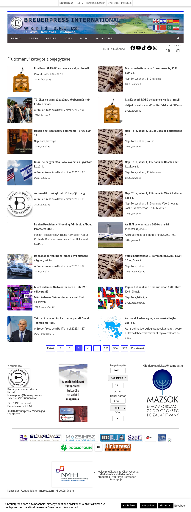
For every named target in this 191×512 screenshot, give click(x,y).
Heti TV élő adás (114, 48)
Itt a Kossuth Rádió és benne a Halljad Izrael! (61, 68)
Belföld (16, 38)
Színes (68, 38)
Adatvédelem (29, 490)
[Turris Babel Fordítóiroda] (112, 441)
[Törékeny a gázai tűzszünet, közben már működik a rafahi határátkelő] (19, 122)
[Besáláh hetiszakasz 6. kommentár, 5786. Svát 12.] (19, 153)
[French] (156, 27)
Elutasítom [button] (165, 505)
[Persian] (176, 27)
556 (115, 348)
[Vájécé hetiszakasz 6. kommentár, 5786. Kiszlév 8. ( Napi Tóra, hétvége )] (110, 309)
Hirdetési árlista (65, 490)
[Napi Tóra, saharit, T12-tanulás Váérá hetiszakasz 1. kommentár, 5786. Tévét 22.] (110, 215)
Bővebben (180, 505)
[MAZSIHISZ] (80, 441)
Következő (137, 348)
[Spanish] (169, 20)
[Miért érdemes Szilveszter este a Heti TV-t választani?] (19, 309)
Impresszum (46, 490)
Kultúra (51, 38)
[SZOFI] (135, 441)
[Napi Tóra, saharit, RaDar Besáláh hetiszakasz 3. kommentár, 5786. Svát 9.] (110, 153)
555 (106, 348)
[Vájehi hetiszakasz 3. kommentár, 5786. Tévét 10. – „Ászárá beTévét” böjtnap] (110, 278)
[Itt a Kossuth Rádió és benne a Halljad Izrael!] (19, 90)
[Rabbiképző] (169, 441)
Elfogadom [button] (148, 505)
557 (124, 348)
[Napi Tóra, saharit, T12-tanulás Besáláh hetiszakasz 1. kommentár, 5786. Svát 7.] (110, 184)
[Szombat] (162, 441)
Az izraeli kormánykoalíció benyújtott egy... (60, 193)
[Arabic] (169, 27)
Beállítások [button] (129, 505)
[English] (156, 20)
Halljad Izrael (104, 38)
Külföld (33, 38)
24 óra (83, 38)
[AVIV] (24, 441)
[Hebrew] (163, 20)
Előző (50, 348)
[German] (176, 20)
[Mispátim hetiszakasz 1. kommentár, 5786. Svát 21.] (110, 90)
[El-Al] (45, 441)
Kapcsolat (13, 490)
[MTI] (150, 441)
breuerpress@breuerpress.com (25, 395)
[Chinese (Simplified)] (163, 27)
